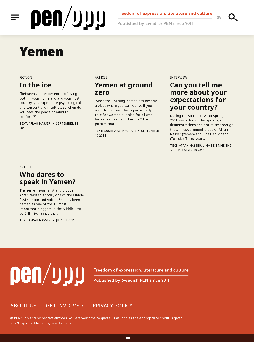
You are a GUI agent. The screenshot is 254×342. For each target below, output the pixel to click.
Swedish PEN (61, 323)
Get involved (64, 305)
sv (219, 17)
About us (23, 305)
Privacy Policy (112, 305)
